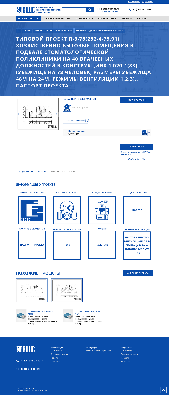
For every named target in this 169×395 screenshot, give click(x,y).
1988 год (137, 210)
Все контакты (134, 2)
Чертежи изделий (107, 18)
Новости (54, 358)
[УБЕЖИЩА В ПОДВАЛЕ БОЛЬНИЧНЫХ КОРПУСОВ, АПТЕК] (102, 210)
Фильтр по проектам (138, 273)
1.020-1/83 (102, 244)
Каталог (27, 31)
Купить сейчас (137, 146)
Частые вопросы (136, 100)
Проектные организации (58, 18)
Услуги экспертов (84, 18)
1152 (67, 245)
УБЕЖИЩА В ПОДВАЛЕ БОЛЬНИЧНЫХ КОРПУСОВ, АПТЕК (100, 31)
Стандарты (126, 18)
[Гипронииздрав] (32, 210)
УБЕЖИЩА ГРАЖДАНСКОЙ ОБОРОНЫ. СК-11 (53, 31)
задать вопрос (136, 158)
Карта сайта (147, 2)
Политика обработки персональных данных (31, 390)
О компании (56, 350)
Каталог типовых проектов (98, 350)
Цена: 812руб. (76, 132)
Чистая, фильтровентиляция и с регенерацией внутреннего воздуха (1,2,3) (137, 245)
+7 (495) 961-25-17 (142, 9)
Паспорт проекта (32, 244)
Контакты (141, 18)
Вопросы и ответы (59, 354)
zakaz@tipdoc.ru (110, 8)
